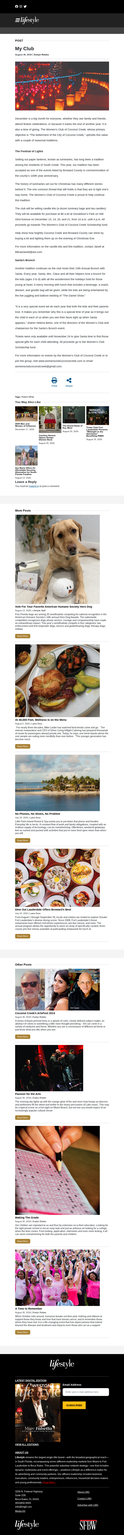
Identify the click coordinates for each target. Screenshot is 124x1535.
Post (19, 40)
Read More (22, 636)
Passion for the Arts (28, 1093)
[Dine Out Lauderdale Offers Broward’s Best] (57, 878)
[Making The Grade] (57, 1171)
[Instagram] (21, 6)
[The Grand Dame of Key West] (74, 415)
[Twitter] (25, 6)
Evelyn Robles (41, 54)
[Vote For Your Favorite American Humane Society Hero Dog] (57, 560)
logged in (34, 486)
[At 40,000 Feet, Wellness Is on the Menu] (57, 681)
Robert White (27, 397)
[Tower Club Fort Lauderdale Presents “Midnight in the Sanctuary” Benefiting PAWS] (97, 416)
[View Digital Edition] (37, 1412)
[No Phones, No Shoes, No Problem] (57, 783)
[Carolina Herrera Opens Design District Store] (50, 420)
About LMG (83, 1492)
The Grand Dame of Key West (73, 427)
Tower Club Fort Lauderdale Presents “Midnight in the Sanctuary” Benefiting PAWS (97, 431)
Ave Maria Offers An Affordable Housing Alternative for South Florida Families (26, 471)
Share (69, 385)
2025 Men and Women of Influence (25, 425)
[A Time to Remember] (57, 1278)
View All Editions (27, 1444)
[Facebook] (16, 6)
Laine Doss (36, 723)
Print (54, 385)
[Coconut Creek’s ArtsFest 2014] (57, 990)
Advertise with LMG (87, 1505)
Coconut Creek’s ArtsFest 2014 (35, 1013)
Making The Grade (27, 1217)
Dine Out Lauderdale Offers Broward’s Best (43, 909)
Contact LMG (84, 1498)
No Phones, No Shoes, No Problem (38, 813)
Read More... (49, 1482)
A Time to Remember (28, 1308)
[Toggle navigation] (17, 20)
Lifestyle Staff (39, 610)
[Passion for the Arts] (57, 1069)
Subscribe (74, 1405)
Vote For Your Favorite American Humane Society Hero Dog (53, 606)
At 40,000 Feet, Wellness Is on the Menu (41, 719)
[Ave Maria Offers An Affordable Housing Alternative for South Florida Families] (26, 456)
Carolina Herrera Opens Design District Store (47, 437)
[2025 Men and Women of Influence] (26, 414)
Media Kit (20, 1511)
